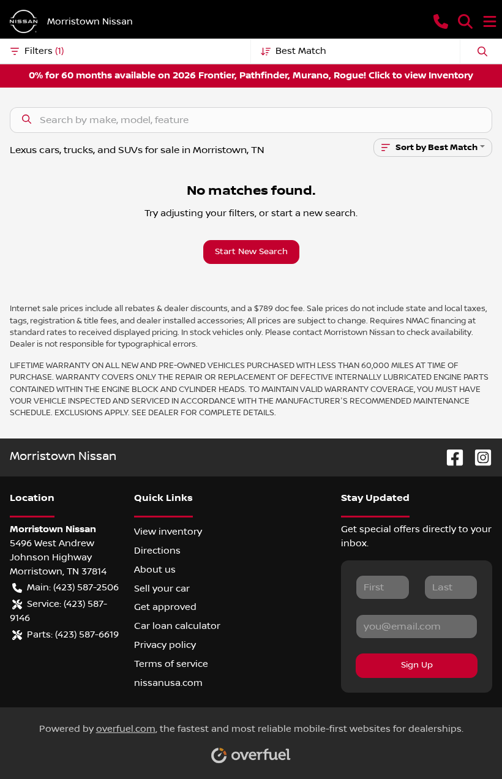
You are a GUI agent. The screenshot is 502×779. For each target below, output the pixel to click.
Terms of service (171, 663)
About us (155, 569)
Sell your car (162, 588)
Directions (157, 550)
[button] (441, 21)
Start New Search (251, 252)
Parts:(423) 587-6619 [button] (73, 634)
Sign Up (417, 665)
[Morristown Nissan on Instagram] (478, 457)
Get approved (165, 606)
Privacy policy (165, 644)
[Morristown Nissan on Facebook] (450, 457)
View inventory (168, 531)
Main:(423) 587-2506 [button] (73, 587)
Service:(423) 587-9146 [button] (58, 610)
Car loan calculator (177, 625)
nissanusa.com (168, 682)
